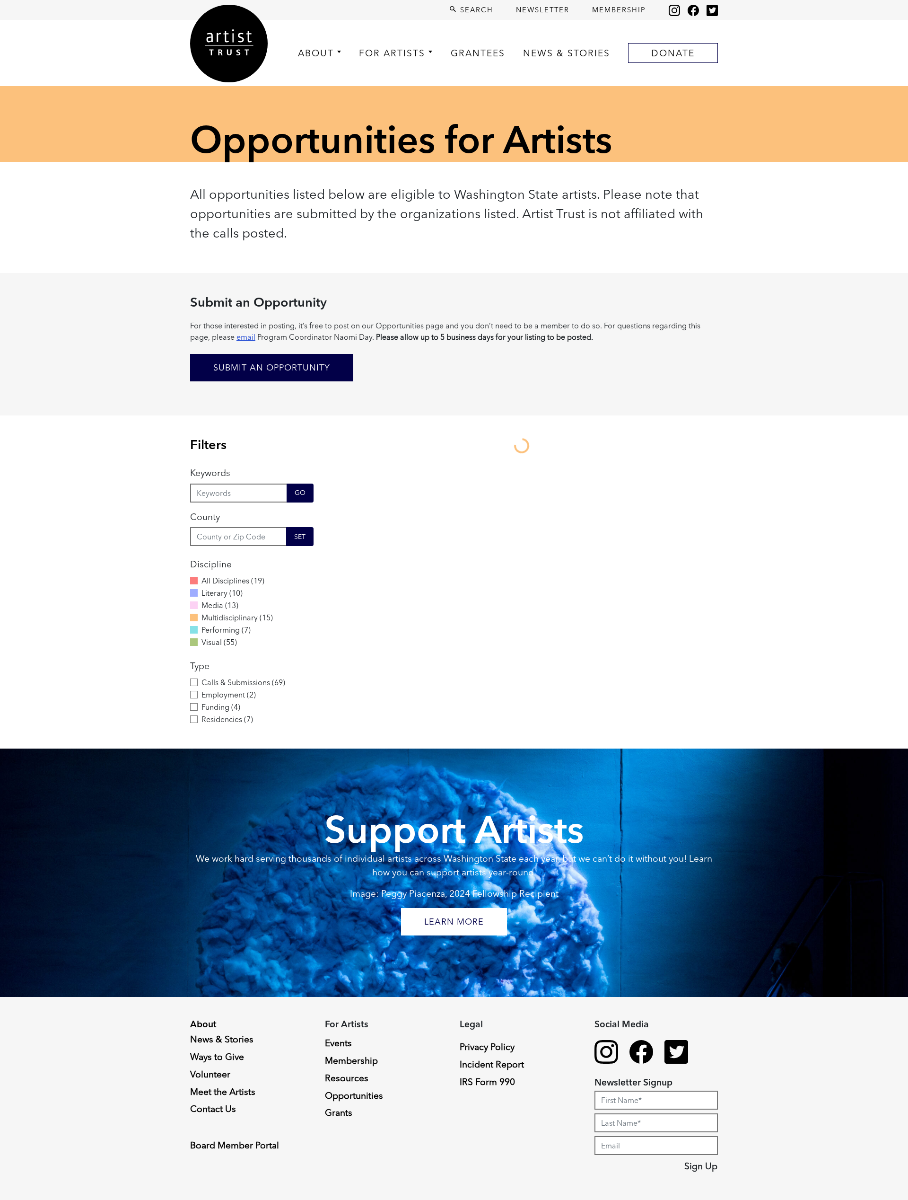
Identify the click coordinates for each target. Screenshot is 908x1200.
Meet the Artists (222, 1091)
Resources (346, 1078)
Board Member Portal (234, 1145)
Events (338, 1043)
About (316, 53)
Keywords (210, 472)
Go (300, 492)
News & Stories (566, 53)
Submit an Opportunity (271, 367)
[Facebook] (693, 10)
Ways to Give (217, 1056)
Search (475, 9)
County (205, 516)
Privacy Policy (487, 1046)
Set (300, 536)
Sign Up (700, 1166)
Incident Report (492, 1064)
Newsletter (542, 9)
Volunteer (210, 1074)
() (232, 580)
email (245, 337)
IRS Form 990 (487, 1081)
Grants (338, 1112)
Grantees (478, 53)
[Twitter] (712, 10)
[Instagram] (674, 10)
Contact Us (213, 1108)
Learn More (454, 921)
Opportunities (354, 1095)
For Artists (392, 53)
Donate (673, 53)
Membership (619, 9)
